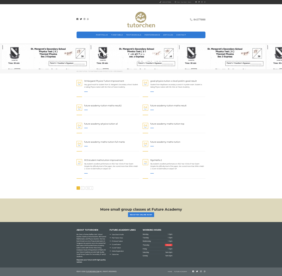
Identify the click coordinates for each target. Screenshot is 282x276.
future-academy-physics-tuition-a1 (101, 124)
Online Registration (118, 251)
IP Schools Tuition (117, 241)
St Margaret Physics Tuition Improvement (104, 81)
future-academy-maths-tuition (165, 142)
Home (170, 271)
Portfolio (102, 35)
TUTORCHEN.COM (92, 271)
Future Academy (180, 271)
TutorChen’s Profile (118, 234)
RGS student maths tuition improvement (103, 160)
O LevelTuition (116, 244)
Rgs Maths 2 (156, 160)
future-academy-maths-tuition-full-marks (104, 142)
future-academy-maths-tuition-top (167, 124)
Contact (181, 35)
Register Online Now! (141, 215)
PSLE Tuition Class (117, 238)
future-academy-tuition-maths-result (168, 106)
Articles (168, 35)
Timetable (117, 35)
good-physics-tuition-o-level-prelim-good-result (173, 81)
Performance (152, 35)
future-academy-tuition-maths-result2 (103, 106)
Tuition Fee (115, 254)
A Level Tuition (116, 248)
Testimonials (133, 35)
